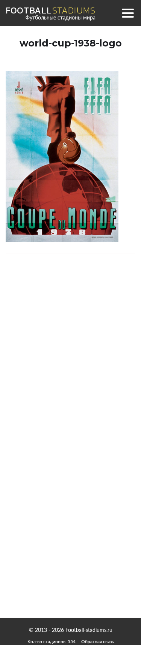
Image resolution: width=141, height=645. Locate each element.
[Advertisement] (70, 538)
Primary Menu (127, 13)
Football (51, 10)
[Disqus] (70, 373)
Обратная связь (97, 641)
